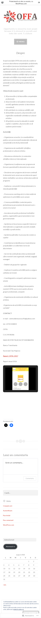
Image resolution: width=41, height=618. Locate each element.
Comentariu (30, 478)
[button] (15, 384)
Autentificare (7, 511)
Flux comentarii (8, 520)
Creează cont (7, 506)
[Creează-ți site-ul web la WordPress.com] (20, 2)
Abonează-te (10, 546)
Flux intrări (6, 515)
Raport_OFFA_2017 (10, 356)
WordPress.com (8, 525)
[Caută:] (20, 493)
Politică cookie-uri (18, 609)
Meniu (22, 42)
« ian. (4, 585)
